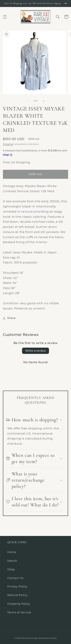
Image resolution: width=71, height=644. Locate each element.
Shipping (8, 144)
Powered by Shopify (47, 638)
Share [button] (11, 318)
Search (12, 560)
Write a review (35, 350)
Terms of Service (19, 612)
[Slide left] (27, 101)
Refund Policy (17, 595)
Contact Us (15, 578)
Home (11, 552)
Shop (11, 569)
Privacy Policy (17, 586)
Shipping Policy (18, 603)
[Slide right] (44, 101)
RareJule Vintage (30, 638)
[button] (5, 16)
